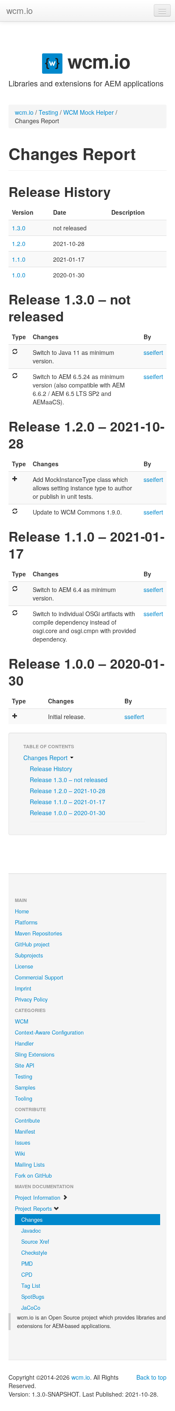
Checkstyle (34, 1252)
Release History (51, 768)
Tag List (30, 1285)
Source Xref (35, 1241)
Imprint (23, 988)
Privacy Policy (31, 999)
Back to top (151, 1377)
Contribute (27, 1120)
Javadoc (31, 1230)
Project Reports (34, 1208)
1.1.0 (18, 259)
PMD (27, 1263)
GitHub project (32, 944)
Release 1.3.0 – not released (68, 779)
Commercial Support (39, 977)
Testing (48, 112)
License (24, 966)
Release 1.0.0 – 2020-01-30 (67, 812)
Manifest (25, 1131)
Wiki (20, 1153)
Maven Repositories (38, 933)
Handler (24, 1043)
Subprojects (29, 955)
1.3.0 (18, 228)
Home (22, 911)
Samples (25, 1087)
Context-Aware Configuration (49, 1032)
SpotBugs (32, 1296)
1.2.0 (18, 243)
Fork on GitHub (33, 1175)
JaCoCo (30, 1307)
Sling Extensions (34, 1054)
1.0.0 (18, 275)
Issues (22, 1142)
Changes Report (46, 757)
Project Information (38, 1197)
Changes (31, 1219)
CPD (26, 1274)
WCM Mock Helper (88, 112)
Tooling (23, 1098)
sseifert (153, 352)
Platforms (26, 922)
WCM (21, 1021)
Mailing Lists (30, 1164)
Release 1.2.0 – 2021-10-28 (67, 790)
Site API (24, 1065)
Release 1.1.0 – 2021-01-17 (67, 801)
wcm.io (19, 10)
